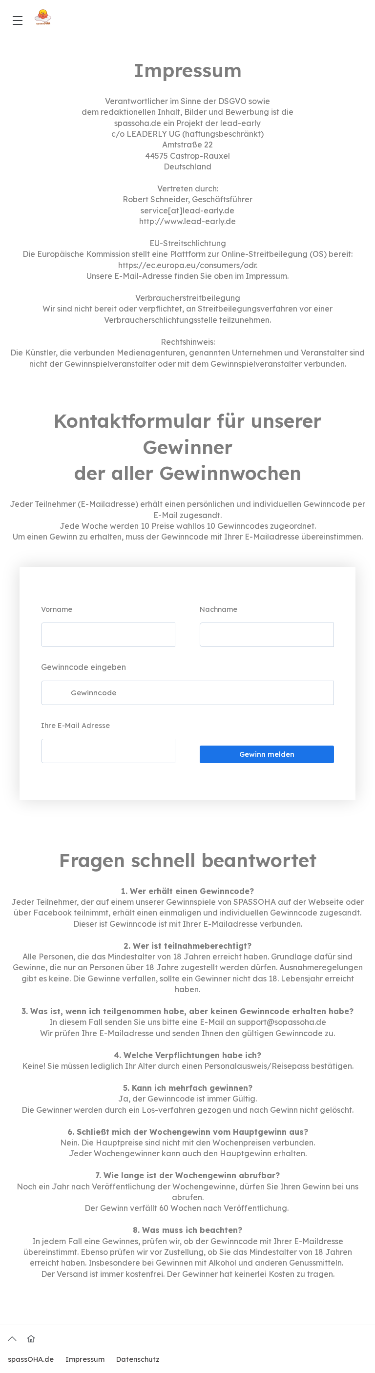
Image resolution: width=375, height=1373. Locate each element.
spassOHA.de (31, 1359)
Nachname (218, 609)
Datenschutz (138, 1359)
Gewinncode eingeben (83, 667)
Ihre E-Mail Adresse (75, 725)
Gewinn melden (266, 754)
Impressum (84, 1359)
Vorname (56, 609)
